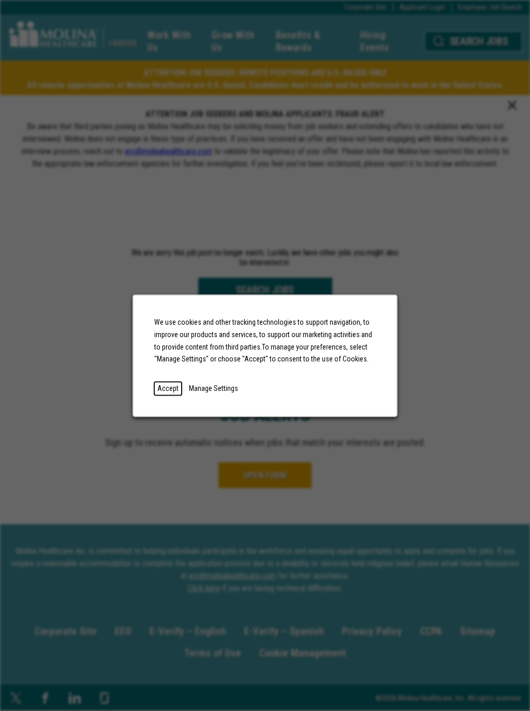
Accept (168, 388)
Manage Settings (213, 388)
